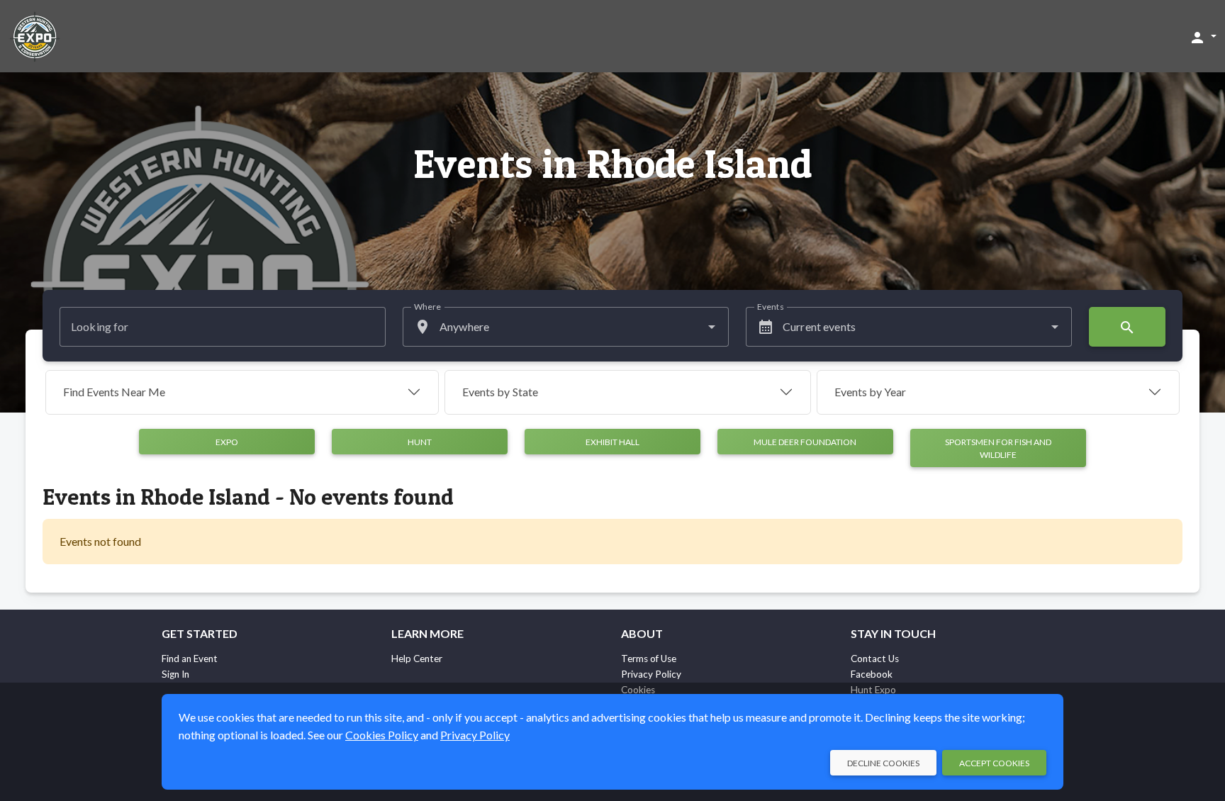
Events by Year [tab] (870, 391)
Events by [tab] (500, 391)
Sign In (175, 674)
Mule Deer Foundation (805, 442)
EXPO (227, 442)
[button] (1202, 37)
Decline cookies (883, 763)
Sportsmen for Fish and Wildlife (998, 448)
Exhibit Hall (612, 442)
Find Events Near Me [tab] (114, 391)
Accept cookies (994, 763)
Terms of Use (648, 658)
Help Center (416, 658)
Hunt (420, 442)
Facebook (872, 674)
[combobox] (566, 327)
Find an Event (190, 658)
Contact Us (875, 658)
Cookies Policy (381, 734)
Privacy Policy (651, 674)
